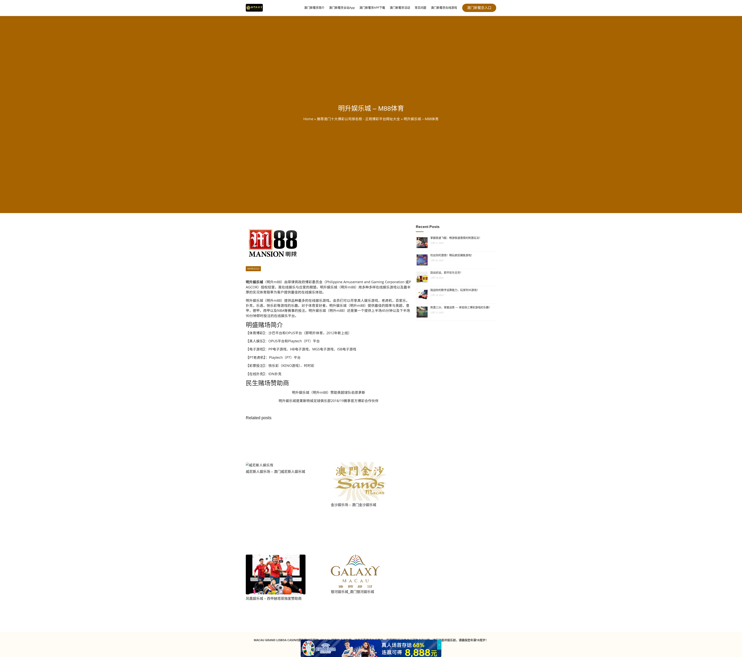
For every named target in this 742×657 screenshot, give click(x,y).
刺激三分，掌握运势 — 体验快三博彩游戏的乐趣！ (460, 307)
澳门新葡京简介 (314, 7)
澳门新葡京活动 (400, 7)
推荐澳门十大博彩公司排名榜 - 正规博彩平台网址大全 (358, 118)
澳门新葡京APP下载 (372, 7)
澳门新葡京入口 (479, 7)
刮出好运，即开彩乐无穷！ (446, 272)
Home (308, 118)
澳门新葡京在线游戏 (444, 7)
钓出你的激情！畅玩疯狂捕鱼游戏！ (452, 255)
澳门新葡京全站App (342, 7)
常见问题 (420, 7)
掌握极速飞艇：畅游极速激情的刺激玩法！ (456, 237)
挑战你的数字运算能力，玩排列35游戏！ (454, 290)
